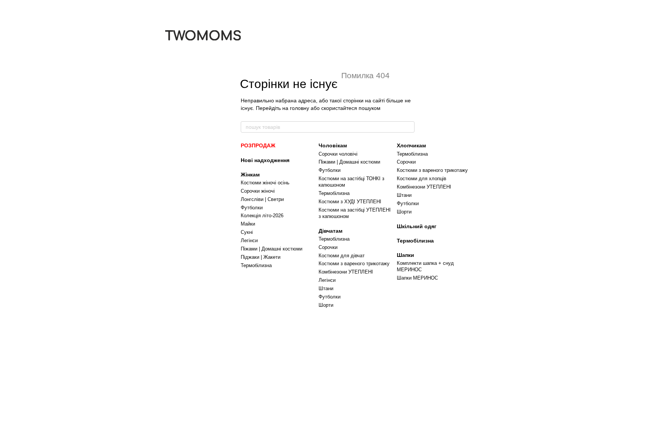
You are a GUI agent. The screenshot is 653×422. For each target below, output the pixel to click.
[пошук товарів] (408, 127)
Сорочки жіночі (258, 191)
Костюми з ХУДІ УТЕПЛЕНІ (350, 201)
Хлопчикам (411, 145)
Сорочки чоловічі (338, 154)
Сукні (247, 232)
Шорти (326, 305)
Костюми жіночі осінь (265, 182)
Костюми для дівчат (342, 255)
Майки (248, 224)
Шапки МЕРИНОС (417, 278)
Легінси (249, 240)
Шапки (405, 255)
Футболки (252, 207)
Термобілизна (256, 265)
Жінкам (250, 175)
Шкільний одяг (416, 226)
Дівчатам (330, 231)
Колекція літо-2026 (262, 215)
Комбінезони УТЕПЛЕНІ (346, 272)
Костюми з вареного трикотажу (354, 263)
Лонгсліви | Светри (262, 199)
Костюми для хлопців (421, 178)
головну (299, 108)
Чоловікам (333, 145)
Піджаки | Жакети (260, 257)
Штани (326, 288)
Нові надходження (265, 160)
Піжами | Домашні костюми (271, 249)
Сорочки (328, 247)
